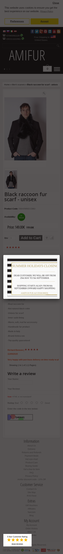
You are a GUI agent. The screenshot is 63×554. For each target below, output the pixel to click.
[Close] (60, 255)
